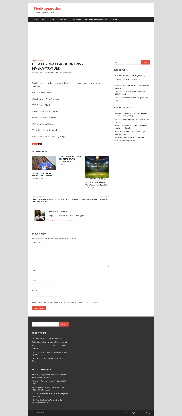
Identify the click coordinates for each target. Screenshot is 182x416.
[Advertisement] (91, 41)
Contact (114, 19)
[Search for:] (132, 62)
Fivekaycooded (48, 8)
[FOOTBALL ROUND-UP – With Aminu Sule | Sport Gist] (97, 168)
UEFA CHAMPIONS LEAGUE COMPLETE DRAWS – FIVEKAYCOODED (70, 159)
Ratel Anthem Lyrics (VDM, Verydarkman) (130, 76)
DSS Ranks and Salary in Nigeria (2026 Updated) (49, 342)
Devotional (77, 19)
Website (35, 290)
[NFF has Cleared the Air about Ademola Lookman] (44, 164)
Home (36, 19)
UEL (40, 144)
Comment (36, 243)
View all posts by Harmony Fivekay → (60, 220)
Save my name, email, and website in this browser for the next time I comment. (65, 302)
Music (52, 19)
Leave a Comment (65, 72)
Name (34, 271)
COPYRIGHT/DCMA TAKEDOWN (96, 19)
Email (34, 280)
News (44, 19)
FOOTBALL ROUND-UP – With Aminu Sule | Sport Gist (96, 183)
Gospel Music (63, 19)
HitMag (147, 413)
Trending (40, 60)
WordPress (138, 413)
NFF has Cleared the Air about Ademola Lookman (42, 174)
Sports (34, 60)
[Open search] (149, 19)
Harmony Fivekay (53, 72)
